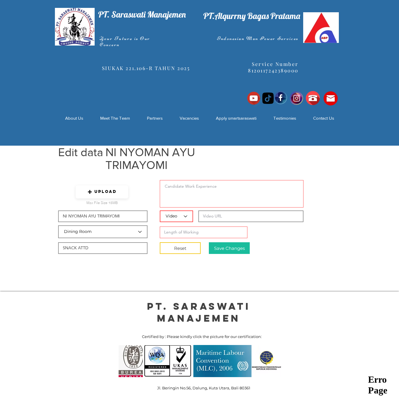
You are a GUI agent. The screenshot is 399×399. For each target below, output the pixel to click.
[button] (102, 191)
